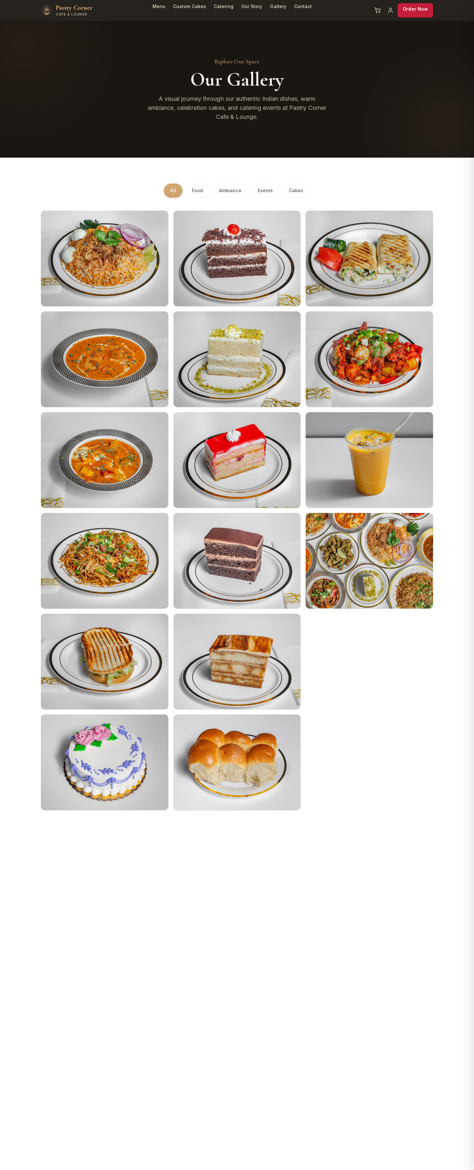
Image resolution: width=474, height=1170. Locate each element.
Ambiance (230, 190)
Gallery (278, 6)
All (173, 190)
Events (265, 190)
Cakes (296, 190)
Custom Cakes (189, 6)
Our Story (251, 6)
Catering (223, 6)
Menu (159, 6)
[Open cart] (377, 10)
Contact (303, 6)
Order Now (415, 9)
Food (197, 190)
